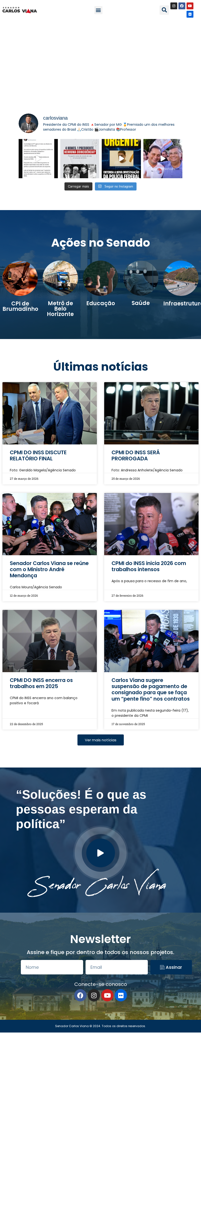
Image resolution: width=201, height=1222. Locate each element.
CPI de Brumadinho (20, 306)
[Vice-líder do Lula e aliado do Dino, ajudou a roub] (163, 158)
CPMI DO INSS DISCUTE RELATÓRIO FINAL (38, 455)
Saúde (141, 303)
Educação (100, 303)
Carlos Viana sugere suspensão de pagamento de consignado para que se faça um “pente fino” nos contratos (151, 689)
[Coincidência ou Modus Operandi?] (80, 158)
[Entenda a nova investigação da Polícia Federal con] (121, 158)
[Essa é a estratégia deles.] (38, 158)
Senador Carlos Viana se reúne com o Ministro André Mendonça (49, 569)
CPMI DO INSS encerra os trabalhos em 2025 (41, 683)
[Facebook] (181, 5)
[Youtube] (190, 5)
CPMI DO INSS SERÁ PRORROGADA (136, 455)
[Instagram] (173, 5)
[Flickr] (190, 14)
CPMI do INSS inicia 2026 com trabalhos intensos (149, 566)
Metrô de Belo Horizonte (60, 309)
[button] (98, 10)
